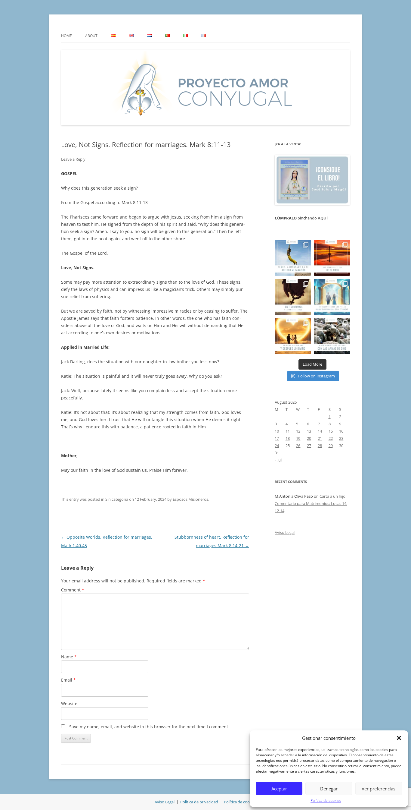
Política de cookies (326, 800)
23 (341, 438)
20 (309, 438)
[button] (399, 738)
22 (331, 438)
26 (298, 445)
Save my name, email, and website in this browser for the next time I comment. (149, 727)
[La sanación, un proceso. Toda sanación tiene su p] (293, 258)
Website (69, 703)
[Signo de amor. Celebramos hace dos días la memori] (293, 297)
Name (69, 657)
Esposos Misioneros (190, 499)
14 (320, 431)
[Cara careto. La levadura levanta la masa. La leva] (332, 258)
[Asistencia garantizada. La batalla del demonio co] (332, 336)
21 (320, 438)
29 (331, 445)
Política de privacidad (199, 802)
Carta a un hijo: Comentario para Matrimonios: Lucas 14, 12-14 (311, 503)
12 (298, 431)
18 (288, 438)
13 (309, 431)
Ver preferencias (378, 789)
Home (66, 35)
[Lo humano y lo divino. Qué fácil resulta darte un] (293, 336)
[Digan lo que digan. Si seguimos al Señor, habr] (332, 297)
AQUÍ (323, 218)
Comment (72, 590)
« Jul (278, 460)
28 (320, 445)
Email (68, 680)
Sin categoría (116, 499)
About (91, 35)
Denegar (329, 789)
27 (309, 445)
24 (277, 445)
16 (341, 431)
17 (277, 438)
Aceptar (279, 789)
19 (298, 438)
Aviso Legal (285, 532)
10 (277, 431)
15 (331, 431)
